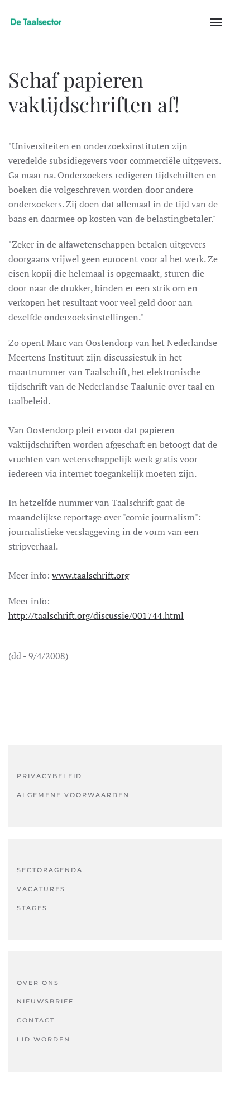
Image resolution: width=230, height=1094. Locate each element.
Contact (36, 1020)
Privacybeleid (49, 776)
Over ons (38, 983)
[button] (216, 22)
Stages (32, 908)
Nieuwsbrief (45, 1001)
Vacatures (41, 889)
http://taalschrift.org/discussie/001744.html (96, 615)
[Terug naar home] (36, 22)
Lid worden (43, 1039)
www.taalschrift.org (90, 575)
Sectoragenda (50, 870)
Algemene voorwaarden (73, 795)
